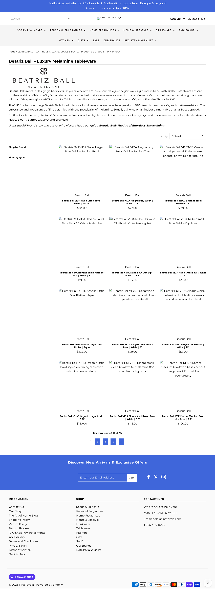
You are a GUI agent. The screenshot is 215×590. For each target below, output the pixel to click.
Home (12, 52)
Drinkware (163, 30)
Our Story (15, 511)
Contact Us (16, 506)
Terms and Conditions (23, 541)
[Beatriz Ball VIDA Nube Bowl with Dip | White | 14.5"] (132, 240)
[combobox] (37, 18)
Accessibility (17, 537)
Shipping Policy (19, 519)
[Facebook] (148, 478)
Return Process (19, 528)
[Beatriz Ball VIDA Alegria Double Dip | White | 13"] (183, 312)
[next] (121, 441)
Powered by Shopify (49, 584)
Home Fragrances (103, 30)
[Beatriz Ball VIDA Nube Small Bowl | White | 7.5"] (183, 240)
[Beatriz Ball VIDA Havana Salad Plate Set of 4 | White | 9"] (82, 240)
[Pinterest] (155, 478)
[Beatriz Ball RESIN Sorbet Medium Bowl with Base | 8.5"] (183, 384)
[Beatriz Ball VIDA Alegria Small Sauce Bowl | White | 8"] (132, 312)
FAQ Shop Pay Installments (27, 532)
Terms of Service (20, 549)
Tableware (187, 30)
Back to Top (17, 554)
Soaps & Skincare (29, 30)
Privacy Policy (18, 545)
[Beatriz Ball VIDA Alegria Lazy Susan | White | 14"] (132, 168)
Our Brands (111, 40)
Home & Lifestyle (135, 30)
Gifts (81, 40)
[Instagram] (163, 478)
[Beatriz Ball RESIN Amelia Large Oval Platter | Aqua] (82, 312)
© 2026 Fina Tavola (21, 584)
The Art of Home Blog (23, 515)
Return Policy (18, 524)
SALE (96, 40)
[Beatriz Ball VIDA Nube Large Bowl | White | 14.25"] (82, 168)
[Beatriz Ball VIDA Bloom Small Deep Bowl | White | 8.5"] (132, 384)
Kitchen (64, 40)
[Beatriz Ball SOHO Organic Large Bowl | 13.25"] (82, 384)
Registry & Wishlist (138, 40)
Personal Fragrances (66, 30)
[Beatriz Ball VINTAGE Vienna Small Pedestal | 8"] (183, 168)
